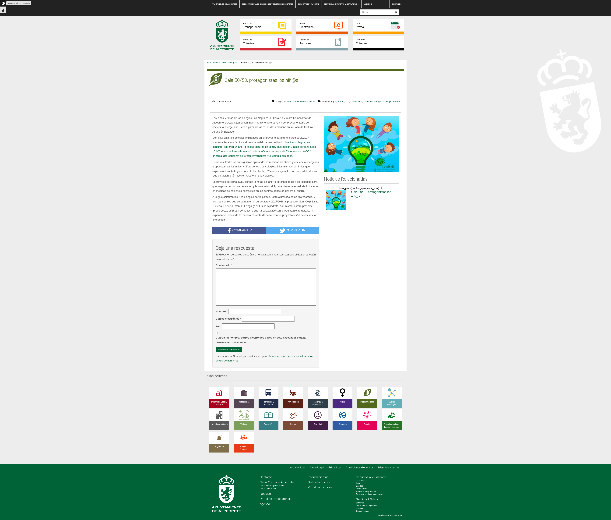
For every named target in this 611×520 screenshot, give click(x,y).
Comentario (224, 265)
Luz (347, 101)
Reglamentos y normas (366, 491)
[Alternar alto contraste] (3, 3)
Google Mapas (362, 511)
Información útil (318, 477)
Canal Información (268, 488)
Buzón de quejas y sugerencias (369, 494)
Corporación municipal (308, 4)
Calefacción (356, 101)
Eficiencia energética (374, 101)
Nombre (222, 311)
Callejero (360, 508)
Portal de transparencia (275, 499)
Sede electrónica (319, 482)
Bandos (359, 486)
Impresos (360, 483)
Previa (360, 25)
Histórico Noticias (388, 467)
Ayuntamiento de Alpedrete (224, 4)
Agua (333, 101)
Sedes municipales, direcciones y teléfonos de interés (267, 4)
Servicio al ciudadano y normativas (340, 4)
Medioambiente (219, 62)
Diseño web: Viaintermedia (390, 515)
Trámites (248, 41)
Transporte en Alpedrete (366, 505)
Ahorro (340, 101)
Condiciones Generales (359, 467)
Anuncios (305, 41)
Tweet (262, 101)
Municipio (368, 4)
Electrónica (306, 25)
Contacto (266, 477)
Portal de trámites (320, 487)
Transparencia (252, 25)
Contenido (397, 4)
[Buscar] (396, 12)
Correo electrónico (228, 318)
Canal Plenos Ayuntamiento (272, 486)
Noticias (265, 493)
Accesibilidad (297, 467)
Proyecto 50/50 (393, 101)
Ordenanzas (361, 489)
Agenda (265, 504)
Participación (233, 62)
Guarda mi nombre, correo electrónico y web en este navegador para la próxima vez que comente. (261, 340)
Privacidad (334, 467)
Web (218, 326)
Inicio (209, 62)
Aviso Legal (317, 467)
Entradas (361, 41)
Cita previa (360, 480)
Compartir (242, 230)
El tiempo (360, 503)
